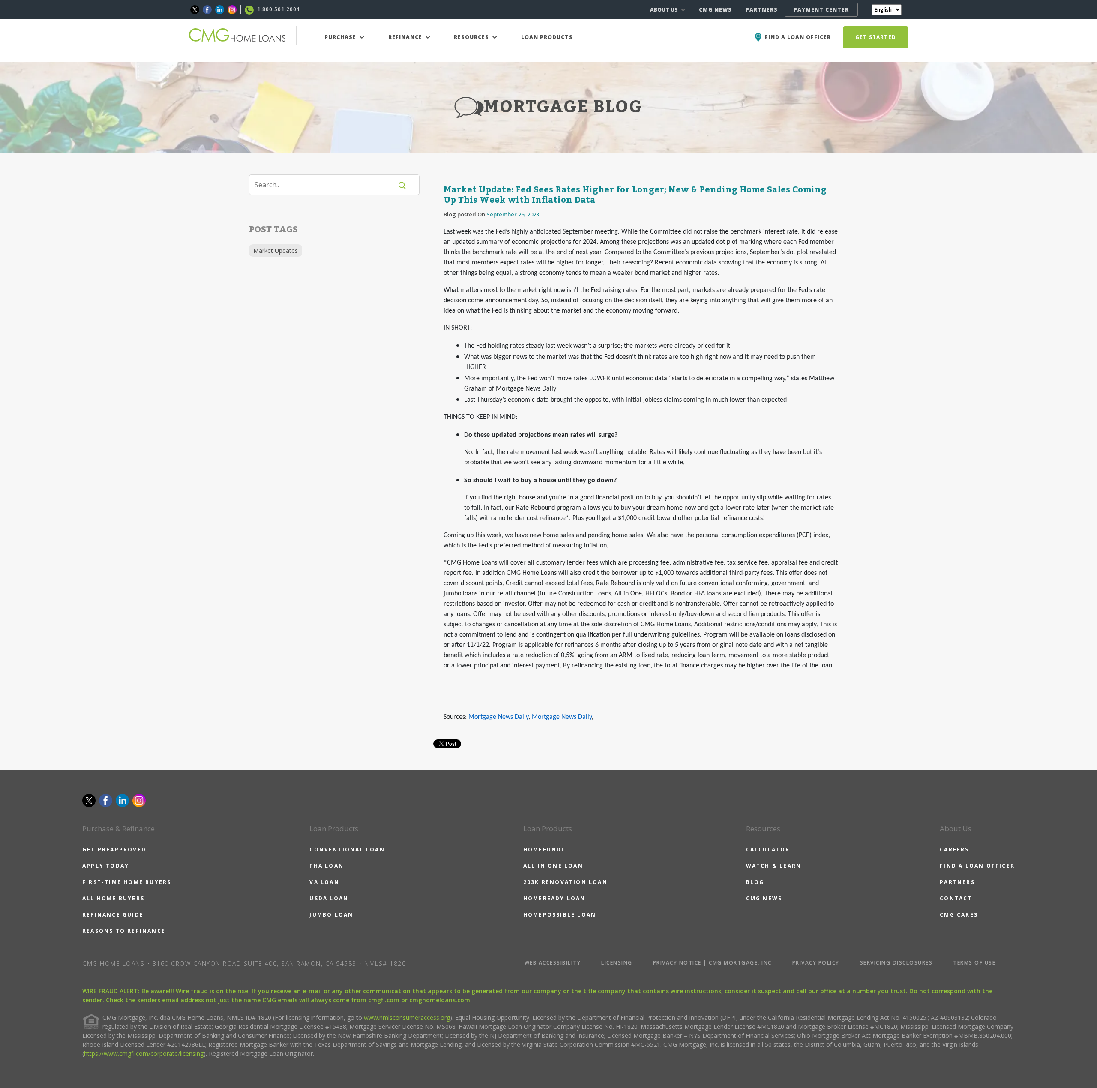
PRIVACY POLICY (815, 962)
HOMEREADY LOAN (554, 898)
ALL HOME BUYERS (113, 898)
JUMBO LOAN (331, 914)
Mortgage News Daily (498, 717)
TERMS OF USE (974, 962)
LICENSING (616, 962)
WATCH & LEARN (774, 865)
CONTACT (956, 898)
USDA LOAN (328, 898)
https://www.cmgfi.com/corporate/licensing (144, 1053)
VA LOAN (324, 882)
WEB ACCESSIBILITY (553, 962)
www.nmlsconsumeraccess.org (407, 1017)
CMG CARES (959, 914)
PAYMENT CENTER (821, 9)
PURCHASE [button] (341, 37)
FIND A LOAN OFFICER (977, 865)
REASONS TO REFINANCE (123, 931)
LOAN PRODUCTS (547, 37)
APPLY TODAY (105, 865)
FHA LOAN (326, 865)
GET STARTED (875, 37)
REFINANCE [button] (406, 37)
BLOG (755, 882)
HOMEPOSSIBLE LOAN (559, 914)
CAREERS (954, 849)
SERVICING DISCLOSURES (896, 962)
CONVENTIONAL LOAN (346, 849)
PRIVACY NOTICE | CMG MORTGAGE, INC (712, 962)
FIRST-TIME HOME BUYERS (126, 882)
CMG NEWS (715, 9)
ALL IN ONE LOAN (553, 865)
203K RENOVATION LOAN (565, 882)
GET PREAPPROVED (114, 849)
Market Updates (275, 250)
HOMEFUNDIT (546, 849)
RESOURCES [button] (472, 37)
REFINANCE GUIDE (113, 914)
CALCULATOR (768, 849)
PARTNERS (762, 9)
